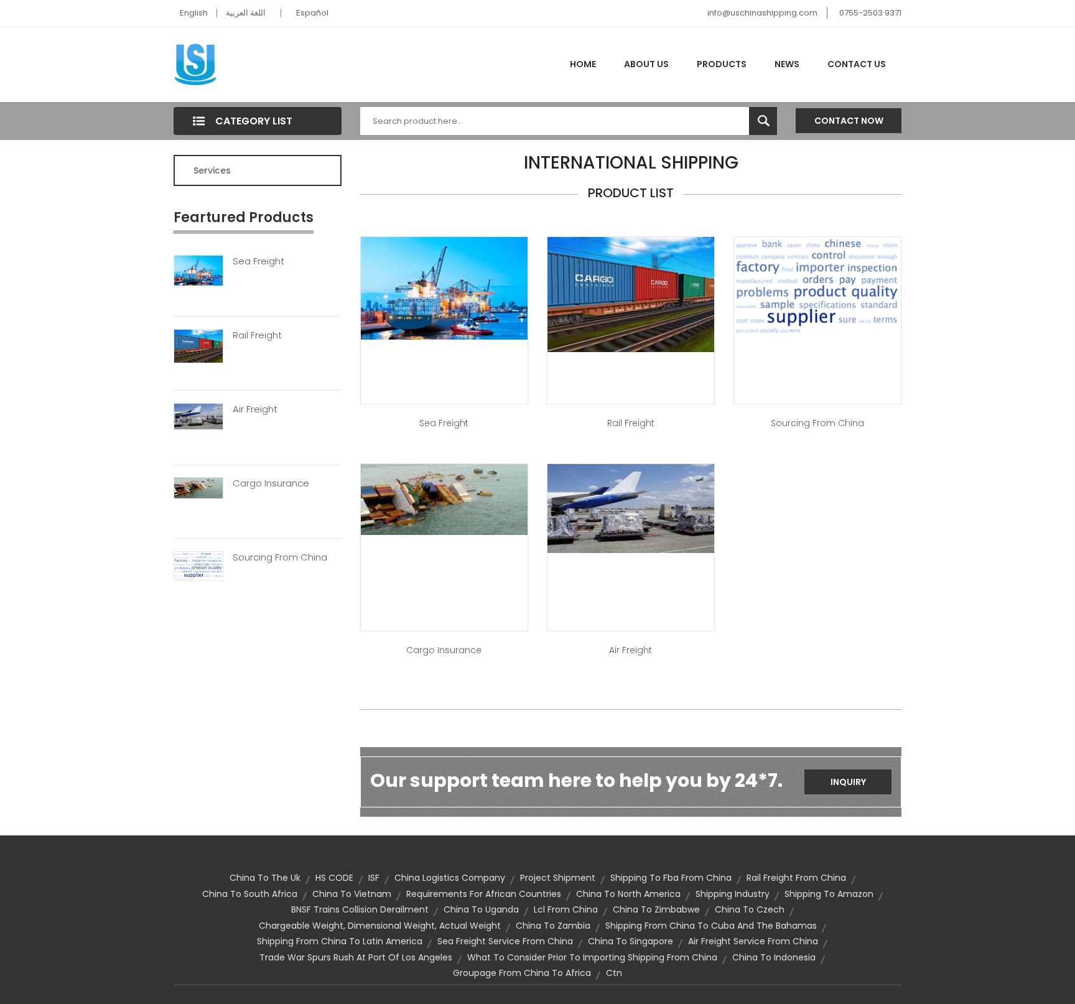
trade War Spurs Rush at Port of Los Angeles (355, 957)
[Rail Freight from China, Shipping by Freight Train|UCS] (630, 293)
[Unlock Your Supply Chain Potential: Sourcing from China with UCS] (817, 285)
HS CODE (334, 878)
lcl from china (566, 909)
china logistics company (449, 878)
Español (312, 13)
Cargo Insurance (271, 483)
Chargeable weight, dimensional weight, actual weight (380, 925)
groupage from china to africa (522, 973)
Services (212, 170)
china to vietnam (351, 894)
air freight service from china (753, 941)
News (787, 64)
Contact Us (856, 64)
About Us (646, 64)
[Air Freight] (198, 415)
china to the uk (265, 878)
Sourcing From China (280, 557)
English (194, 13)
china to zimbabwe (656, 909)
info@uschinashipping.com (762, 13)
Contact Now (848, 120)
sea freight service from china (505, 941)
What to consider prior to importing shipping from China (592, 957)
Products (722, 64)
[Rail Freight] (198, 345)
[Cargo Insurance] (198, 487)
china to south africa (249, 894)
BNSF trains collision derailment (360, 909)
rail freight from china (796, 878)
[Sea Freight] (198, 269)
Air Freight (255, 409)
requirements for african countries (483, 894)
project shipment (557, 878)
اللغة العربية (246, 13)
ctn (614, 973)
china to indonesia (774, 957)
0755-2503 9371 (870, 13)
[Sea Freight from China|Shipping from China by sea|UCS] (444, 288)
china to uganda (481, 909)
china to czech (749, 909)
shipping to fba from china (671, 878)
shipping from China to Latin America (339, 941)
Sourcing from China (817, 423)
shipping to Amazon (828, 894)
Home (583, 64)
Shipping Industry (733, 894)
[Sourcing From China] (198, 565)
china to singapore (630, 941)
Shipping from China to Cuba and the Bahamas (711, 925)
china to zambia (553, 925)
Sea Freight (258, 261)
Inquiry (848, 782)
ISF (373, 878)
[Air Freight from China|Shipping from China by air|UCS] (630, 507)
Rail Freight (257, 335)
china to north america (628, 894)
